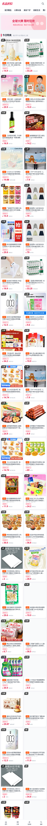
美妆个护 (27, 10)
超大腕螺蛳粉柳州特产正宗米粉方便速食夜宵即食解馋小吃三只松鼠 (11, 500)
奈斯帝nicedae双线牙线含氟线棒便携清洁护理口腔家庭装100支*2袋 (35, 318)
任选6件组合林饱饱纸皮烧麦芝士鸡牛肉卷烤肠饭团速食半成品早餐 (35, 536)
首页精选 (8, 10)
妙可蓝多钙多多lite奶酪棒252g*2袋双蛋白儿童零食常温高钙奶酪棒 (35, 572)
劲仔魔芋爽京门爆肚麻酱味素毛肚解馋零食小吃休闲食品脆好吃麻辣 (35, 717)
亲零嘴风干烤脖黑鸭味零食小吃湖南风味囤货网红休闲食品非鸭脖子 (35, 427)
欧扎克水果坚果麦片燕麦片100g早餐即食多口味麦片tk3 (35, 354)
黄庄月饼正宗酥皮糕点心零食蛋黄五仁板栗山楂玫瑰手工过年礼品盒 (11, 645)
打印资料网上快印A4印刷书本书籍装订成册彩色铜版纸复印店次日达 (11, 572)
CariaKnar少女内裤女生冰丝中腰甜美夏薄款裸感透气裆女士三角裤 (11, 173)
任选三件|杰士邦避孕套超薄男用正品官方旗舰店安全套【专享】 (35, 500)
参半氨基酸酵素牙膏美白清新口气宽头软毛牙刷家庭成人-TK (11, 245)
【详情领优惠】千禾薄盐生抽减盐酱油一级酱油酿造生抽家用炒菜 (11, 137)
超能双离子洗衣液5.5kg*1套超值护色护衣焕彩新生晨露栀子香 (11, 681)
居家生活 (36, 10)
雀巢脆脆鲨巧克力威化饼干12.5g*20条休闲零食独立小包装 (35, 137)
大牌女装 (17, 10)
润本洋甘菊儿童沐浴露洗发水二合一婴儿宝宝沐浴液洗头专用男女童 (11, 64)
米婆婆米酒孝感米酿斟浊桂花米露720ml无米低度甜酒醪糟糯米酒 (35, 608)
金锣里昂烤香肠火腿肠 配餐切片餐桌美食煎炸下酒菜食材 (11, 427)
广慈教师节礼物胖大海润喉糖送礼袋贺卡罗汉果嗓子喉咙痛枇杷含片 (11, 209)
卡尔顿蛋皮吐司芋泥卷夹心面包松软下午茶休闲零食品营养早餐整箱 (35, 754)
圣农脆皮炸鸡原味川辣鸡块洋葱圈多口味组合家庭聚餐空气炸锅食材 (35, 463)
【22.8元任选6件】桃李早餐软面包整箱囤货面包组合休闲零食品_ (11, 391)
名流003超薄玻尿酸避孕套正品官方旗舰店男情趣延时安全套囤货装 (11, 318)
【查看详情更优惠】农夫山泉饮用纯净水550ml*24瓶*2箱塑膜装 (35, 64)
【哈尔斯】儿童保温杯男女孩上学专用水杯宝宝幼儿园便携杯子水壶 (11, 100)
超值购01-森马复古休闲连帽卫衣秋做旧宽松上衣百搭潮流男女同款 (35, 209)
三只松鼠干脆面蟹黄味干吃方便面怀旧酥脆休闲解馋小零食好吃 (35, 681)
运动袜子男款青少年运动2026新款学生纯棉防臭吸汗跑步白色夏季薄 (11, 282)
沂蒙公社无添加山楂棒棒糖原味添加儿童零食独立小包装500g (35, 100)
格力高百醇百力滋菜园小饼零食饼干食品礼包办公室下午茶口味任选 (35, 790)
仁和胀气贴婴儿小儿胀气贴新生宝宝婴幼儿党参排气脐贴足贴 (35, 645)
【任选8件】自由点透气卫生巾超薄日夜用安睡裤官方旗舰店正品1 (11, 354)
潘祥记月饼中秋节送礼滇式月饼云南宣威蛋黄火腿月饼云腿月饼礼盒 (11, 717)
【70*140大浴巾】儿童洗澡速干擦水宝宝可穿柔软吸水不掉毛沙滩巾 (34, 173)
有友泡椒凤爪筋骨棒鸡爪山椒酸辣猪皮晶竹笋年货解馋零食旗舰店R (11, 608)
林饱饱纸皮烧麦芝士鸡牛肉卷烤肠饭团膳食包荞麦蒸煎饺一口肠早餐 (11, 536)
